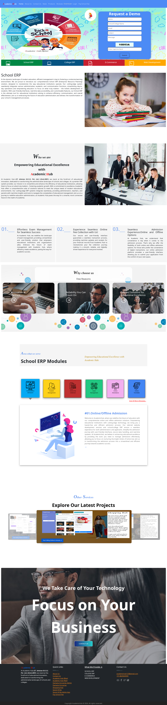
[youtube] (118, 680)
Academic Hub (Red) (60, 681)
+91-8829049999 (122, 676)
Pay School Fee (84, 4)
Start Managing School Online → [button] (20, 537)
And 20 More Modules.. (137, 401)
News (45, 4)
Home (21, 4)
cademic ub (10, 4)
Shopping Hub (58, 688)
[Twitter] (124, 680)
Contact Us (37, 4)
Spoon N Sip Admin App (61, 692)
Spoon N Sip (57, 690)
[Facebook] (121, 680)
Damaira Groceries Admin (62, 683)
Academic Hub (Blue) (60, 678)
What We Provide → (93, 667)
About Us (28, 4)
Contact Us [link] (83, 644)
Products (51, 4)
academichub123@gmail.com (127, 674)
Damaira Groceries (60, 685)
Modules (60, 4)
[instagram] (127, 680)
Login (75, 4)
